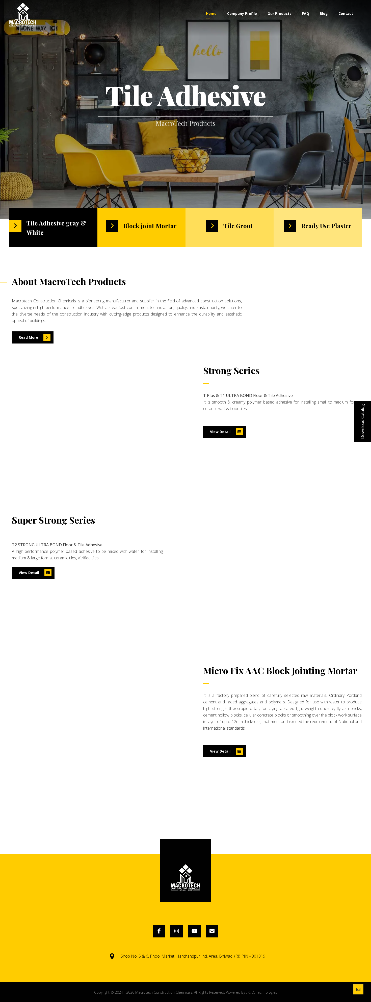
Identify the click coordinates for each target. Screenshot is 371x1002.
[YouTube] (194, 931)
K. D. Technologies (262, 992)
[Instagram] (176, 931)
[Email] (212, 931)
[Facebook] (159, 931)
